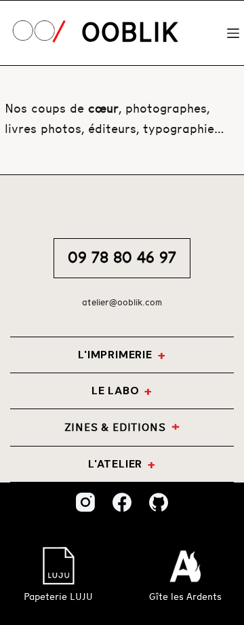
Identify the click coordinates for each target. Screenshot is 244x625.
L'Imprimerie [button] (115, 354)
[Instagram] (85, 502)
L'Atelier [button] (115, 464)
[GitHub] (158, 502)
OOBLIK (129, 33)
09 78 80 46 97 (122, 257)
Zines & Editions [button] (115, 427)
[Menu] (233, 33)
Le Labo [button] (116, 390)
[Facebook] (122, 502)
